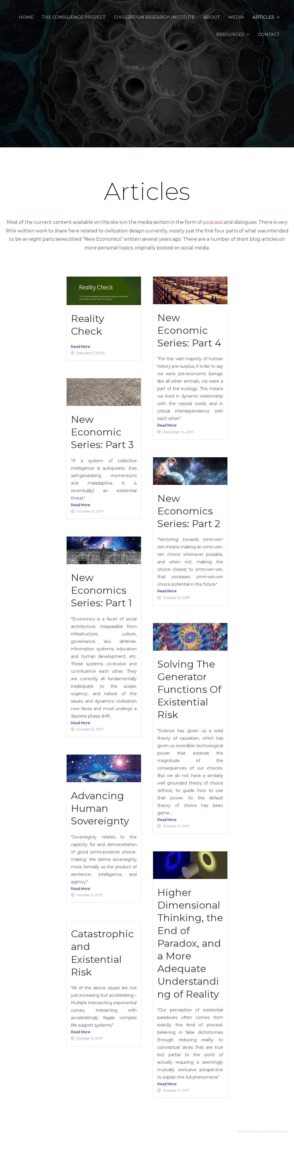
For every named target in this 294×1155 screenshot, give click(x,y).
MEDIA (236, 17)
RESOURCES (230, 34)
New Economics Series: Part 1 (101, 590)
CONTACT (269, 34)
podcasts (213, 222)
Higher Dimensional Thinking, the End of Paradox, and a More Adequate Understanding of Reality (190, 943)
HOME (26, 17)
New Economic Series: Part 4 (189, 330)
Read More (80, 346)
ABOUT (211, 17)
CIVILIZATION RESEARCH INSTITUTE (154, 17)
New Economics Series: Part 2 (188, 511)
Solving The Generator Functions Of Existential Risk (189, 689)
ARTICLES (263, 17)
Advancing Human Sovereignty (100, 808)
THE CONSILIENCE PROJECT (73, 17)
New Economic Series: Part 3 (102, 432)
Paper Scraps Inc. (276, 1131)
